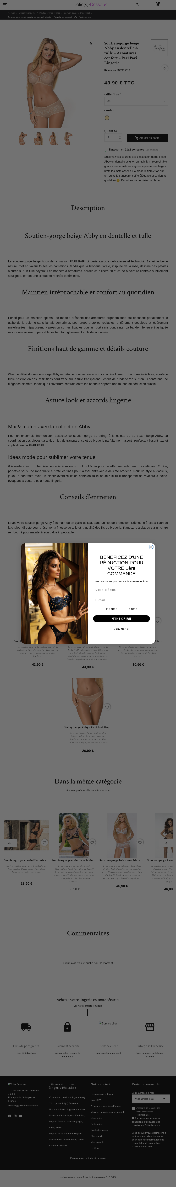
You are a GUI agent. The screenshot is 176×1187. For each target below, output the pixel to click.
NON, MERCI (121, 629)
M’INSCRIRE (121, 618)
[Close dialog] (151, 547)
